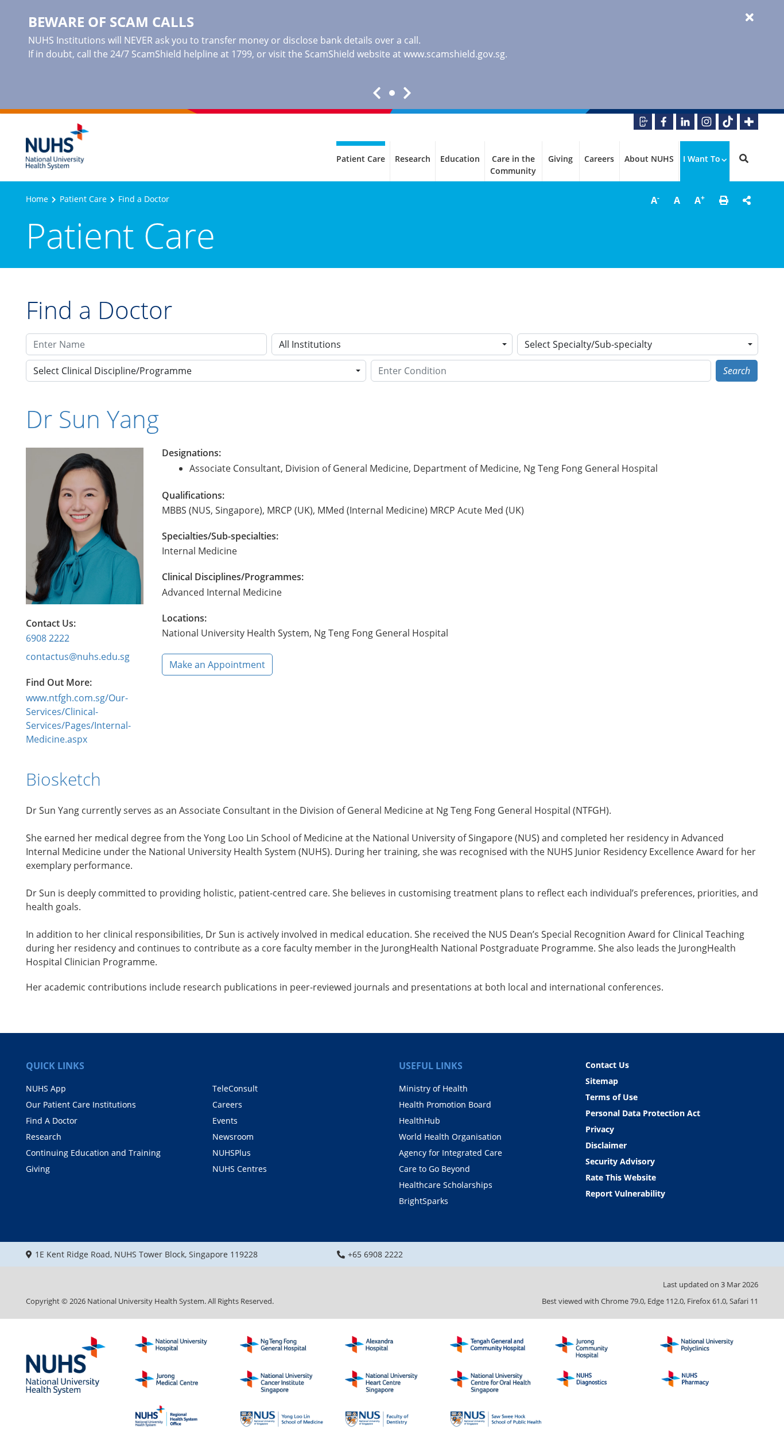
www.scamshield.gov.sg (454, 54)
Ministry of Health (433, 1088)
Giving (560, 158)
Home (37, 198)
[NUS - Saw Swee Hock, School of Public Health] (496, 1416)
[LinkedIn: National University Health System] (685, 122)
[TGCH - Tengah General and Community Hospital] (496, 1347)
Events (225, 1120)
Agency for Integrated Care (450, 1152)
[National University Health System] (57, 146)
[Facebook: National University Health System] (664, 122)
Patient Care (360, 158)
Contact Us (607, 1064)
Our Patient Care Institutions (81, 1104)
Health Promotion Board (445, 1104)
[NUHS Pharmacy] (706, 1381)
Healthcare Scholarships (445, 1184)
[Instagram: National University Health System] (706, 122)
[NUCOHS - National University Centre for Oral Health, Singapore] (496, 1381)
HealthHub (419, 1120)
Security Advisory (620, 1161)
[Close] (749, 17)
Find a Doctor (143, 198)
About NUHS (649, 158)
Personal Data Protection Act (642, 1113)
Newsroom (233, 1136)
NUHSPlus (231, 1152)
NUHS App (46, 1088)
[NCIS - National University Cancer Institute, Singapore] (286, 1381)
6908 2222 (47, 638)
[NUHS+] (749, 122)
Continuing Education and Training (93, 1152)
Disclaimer (606, 1145)
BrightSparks (423, 1200)
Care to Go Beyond (434, 1168)
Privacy (599, 1129)
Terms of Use (611, 1097)
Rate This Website (620, 1177)
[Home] (66, 1366)
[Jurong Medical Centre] (181, 1381)
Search (736, 370)
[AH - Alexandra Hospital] (391, 1347)
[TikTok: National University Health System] (728, 122)
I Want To (701, 158)
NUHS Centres (239, 1168)
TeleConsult (235, 1088)
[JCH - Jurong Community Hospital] (601, 1347)
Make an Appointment (217, 664)
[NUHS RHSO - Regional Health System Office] (181, 1416)
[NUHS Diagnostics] (601, 1381)
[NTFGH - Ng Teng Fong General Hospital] (286, 1347)
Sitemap (601, 1080)
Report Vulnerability (625, 1193)
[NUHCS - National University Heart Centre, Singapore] (391, 1381)
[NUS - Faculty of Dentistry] (391, 1416)
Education (460, 158)
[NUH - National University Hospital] (181, 1347)
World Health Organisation (450, 1136)
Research (412, 158)
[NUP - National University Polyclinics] (706, 1347)
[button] (724, 200)
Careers (599, 158)
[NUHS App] (643, 122)
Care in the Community (513, 164)
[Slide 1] (392, 93)
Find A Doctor (51, 1120)
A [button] (655, 200)
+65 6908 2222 (375, 1254)
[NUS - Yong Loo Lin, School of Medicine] (286, 1416)
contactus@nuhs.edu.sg (78, 656)
